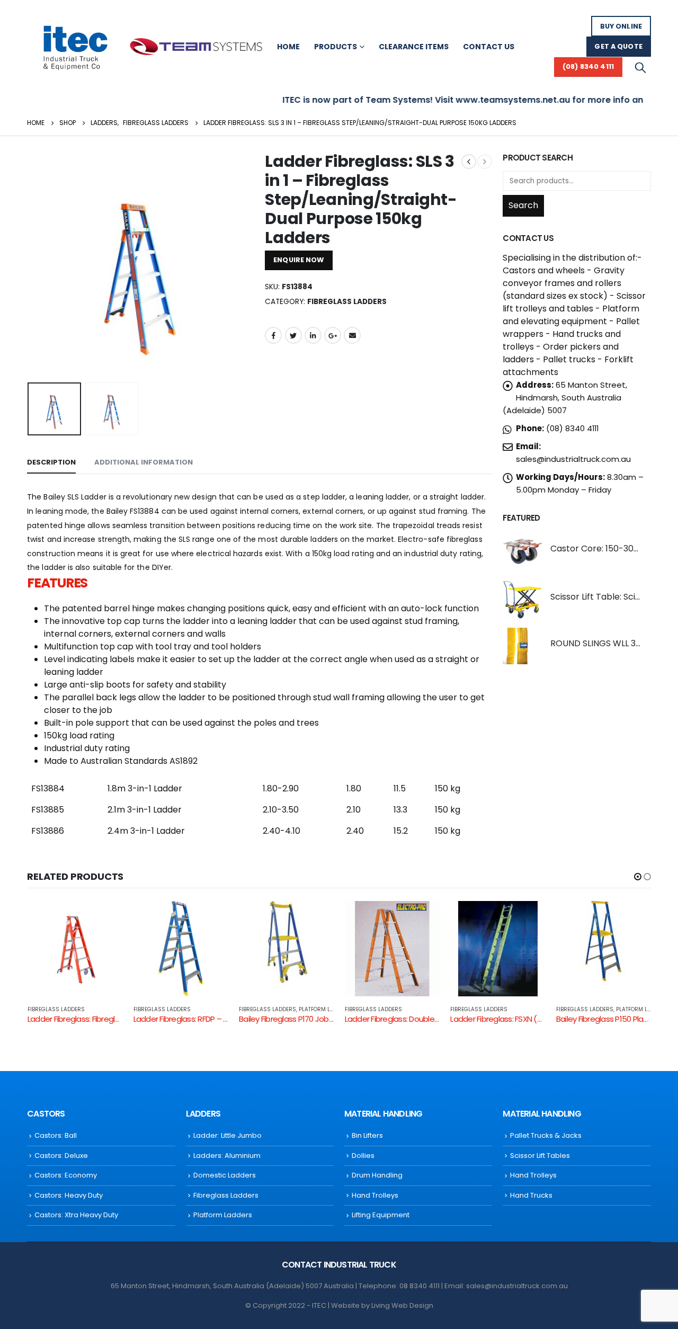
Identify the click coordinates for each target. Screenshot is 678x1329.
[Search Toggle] (640, 67)
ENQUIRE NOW (298, 259)
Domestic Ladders (224, 1175)
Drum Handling (377, 1175)
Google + (332, 335)
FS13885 (47, 810)
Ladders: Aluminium (227, 1155)
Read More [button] (105, 918)
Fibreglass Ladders (347, 302)
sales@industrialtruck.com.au (573, 459)
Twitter (293, 335)
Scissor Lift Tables (540, 1155)
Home (288, 46)
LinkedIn (313, 335)
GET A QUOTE (618, 46)
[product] (522, 551)
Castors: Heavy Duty (68, 1195)
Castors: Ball (55, 1135)
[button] (638, 876)
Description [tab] (51, 462)
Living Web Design (402, 1305)
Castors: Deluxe (61, 1155)
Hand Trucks (531, 1195)
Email (352, 335)
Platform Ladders (325, 1009)
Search (523, 205)
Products (335, 46)
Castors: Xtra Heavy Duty (76, 1215)
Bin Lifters (367, 1135)
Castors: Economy (65, 1175)
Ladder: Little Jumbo (227, 1135)
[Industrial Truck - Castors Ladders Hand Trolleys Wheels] (74, 47)
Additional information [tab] (143, 462)
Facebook (273, 335)
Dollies (363, 1155)
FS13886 (47, 831)
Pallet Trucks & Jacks (546, 1135)
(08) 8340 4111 (588, 66)
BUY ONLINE (621, 26)
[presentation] (30, 265)
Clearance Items (414, 46)
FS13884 (48, 788)
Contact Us (488, 46)
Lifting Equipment (380, 1215)
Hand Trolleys (375, 1195)
